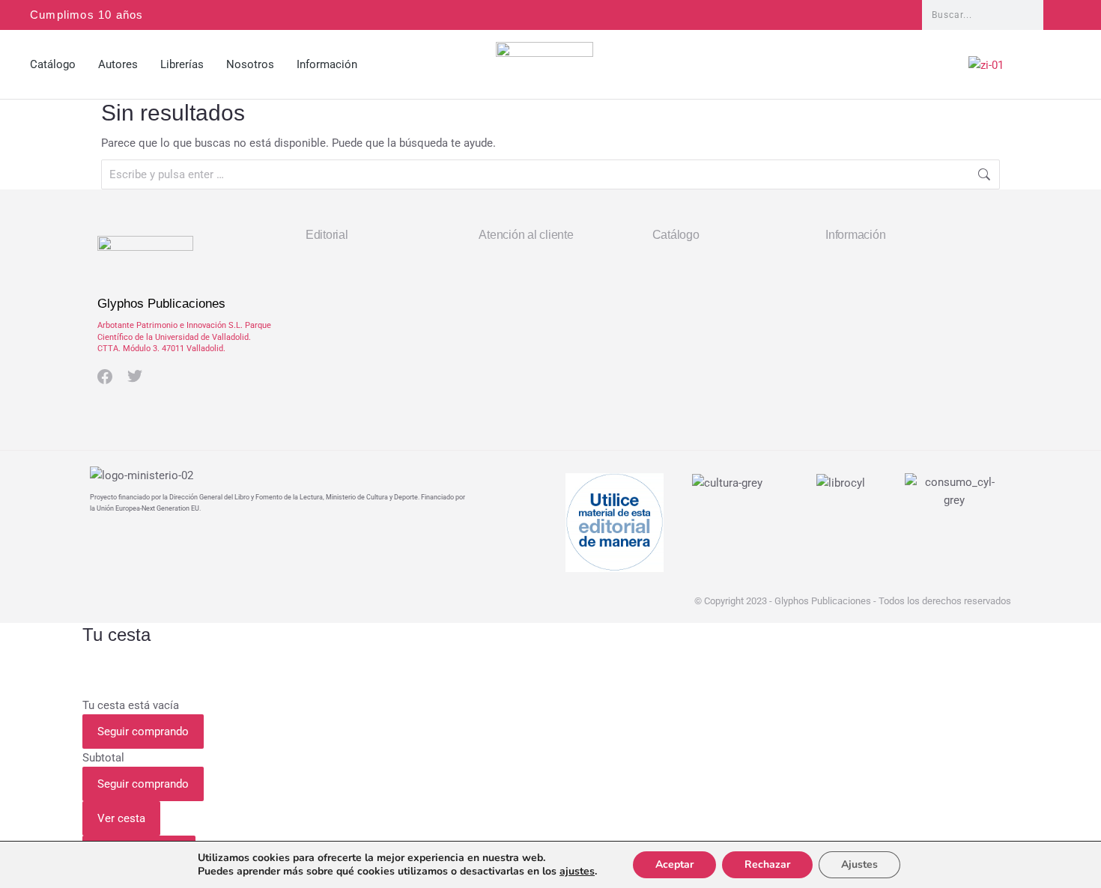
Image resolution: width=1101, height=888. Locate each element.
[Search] (1057, 15)
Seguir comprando (143, 731)
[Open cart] (1064, 68)
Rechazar (767, 864)
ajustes (577, 871)
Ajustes (859, 864)
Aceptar (674, 864)
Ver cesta (121, 818)
